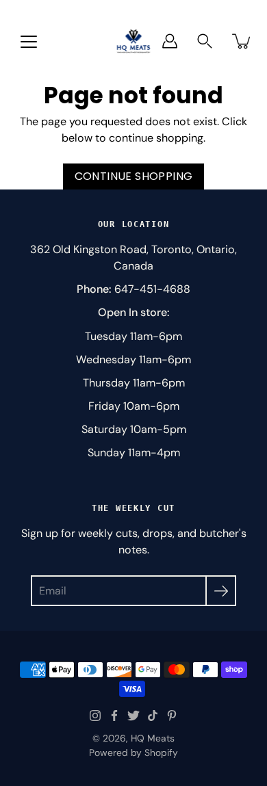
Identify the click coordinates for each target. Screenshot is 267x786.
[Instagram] (95, 715)
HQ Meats (153, 738)
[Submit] (220, 590)
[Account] (170, 41)
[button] (204, 41)
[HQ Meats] (134, 40)
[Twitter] (133, 715)
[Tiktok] (153, 715)
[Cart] (242, 41)
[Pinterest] (172, 715)
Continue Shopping (134, 176)
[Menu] (29, 41)
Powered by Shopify (133, 752)
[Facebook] (114, 715)
